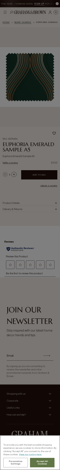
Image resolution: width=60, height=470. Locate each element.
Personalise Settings (15, 462)
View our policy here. (30, 454)
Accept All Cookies (42, 462)
